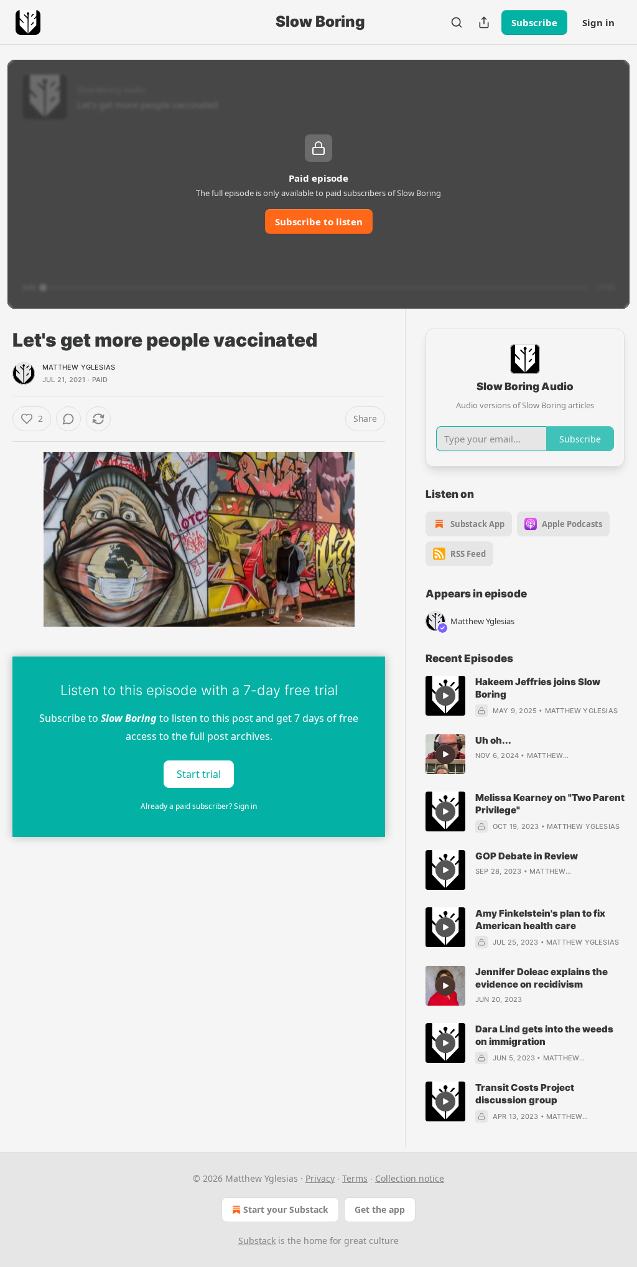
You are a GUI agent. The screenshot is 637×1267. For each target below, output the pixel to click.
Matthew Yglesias (78, 367)
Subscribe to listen (319, 221)
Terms (355, 1178)
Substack (257, 1240)
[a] (445, 696)
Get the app (380, 1209)
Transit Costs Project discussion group (524, 1094)
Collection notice (409, 1178)
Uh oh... (493, 740)
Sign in (598, 22)
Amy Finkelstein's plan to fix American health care (540, 919)
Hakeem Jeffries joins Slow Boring (537, 688)
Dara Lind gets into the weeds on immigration (544, 1035)
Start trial (199, 774)
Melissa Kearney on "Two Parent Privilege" (550, 804)
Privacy (320, 1178)
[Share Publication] (484, 22)
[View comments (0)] (68, 418)
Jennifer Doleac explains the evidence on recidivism (541, 978)
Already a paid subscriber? (199, 806)
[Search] (456, 22)
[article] (525, 696)
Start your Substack (285, 1209)
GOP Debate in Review (526, 856)
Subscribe (534, 22)
